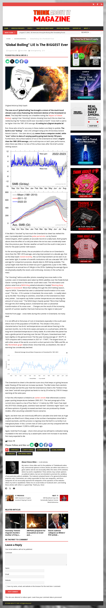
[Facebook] (97, 4)
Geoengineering (36, 50)
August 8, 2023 (12, 50)
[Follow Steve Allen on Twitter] (9, 488)
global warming (57, 450)
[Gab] (101, 4)
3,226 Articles (43, 462)
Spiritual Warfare (63, 28)
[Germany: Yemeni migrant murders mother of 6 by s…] (15, 521)
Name (7, 568)
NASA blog (25, 285)
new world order (24, 454)
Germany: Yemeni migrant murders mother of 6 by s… (12, 532)
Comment (8, 553)
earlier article (40, 398)
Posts (30, 28)
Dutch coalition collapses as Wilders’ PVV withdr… (56, 532)
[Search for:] (90, 32)
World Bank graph (15, 345)
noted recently (26, 257)
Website (8, 580)
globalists (11, 454)
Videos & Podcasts (17, 28)
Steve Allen (23, 50)
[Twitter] (93, 4)
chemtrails (15, 450)
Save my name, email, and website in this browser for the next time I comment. (34, 586)
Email (7, 574)
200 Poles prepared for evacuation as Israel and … (36, 532)
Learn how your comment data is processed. (47, 597)
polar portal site (38, 236)
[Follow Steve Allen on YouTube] (13, 488)
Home (6, 28)
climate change (27, 450)
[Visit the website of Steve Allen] (6, 488)
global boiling (42, 450)
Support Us (77, 28)
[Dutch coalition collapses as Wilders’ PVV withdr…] (58, 521)
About (86, 28)
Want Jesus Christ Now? (45, 28)
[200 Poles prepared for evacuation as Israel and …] (37, 521)
